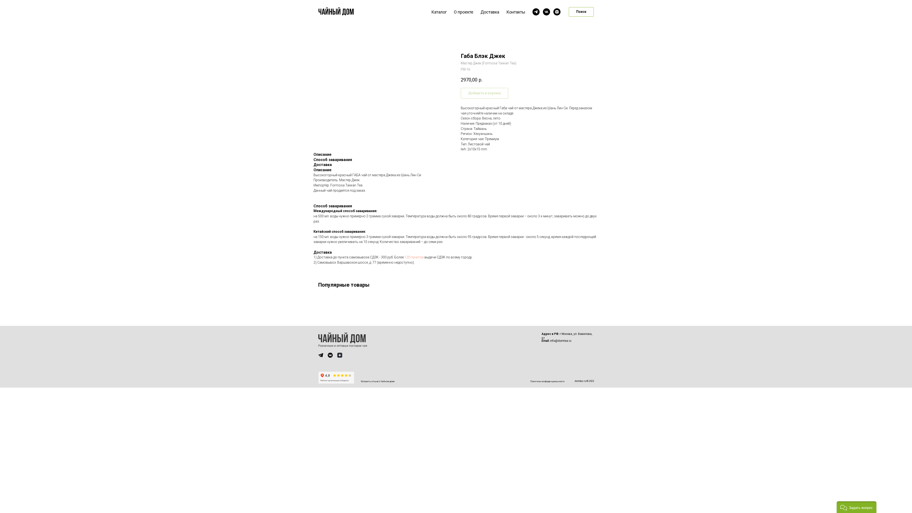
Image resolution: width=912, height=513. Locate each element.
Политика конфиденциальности (547, 381)
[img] (320, 355)
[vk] (546, 11)
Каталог (439, 12)
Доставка (489, 12)
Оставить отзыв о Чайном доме (378, 381)
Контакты (515, 12)
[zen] (556, 11)
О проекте (463, 12)
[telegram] (536, 11)
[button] (856, 507)
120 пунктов (414, 257)
